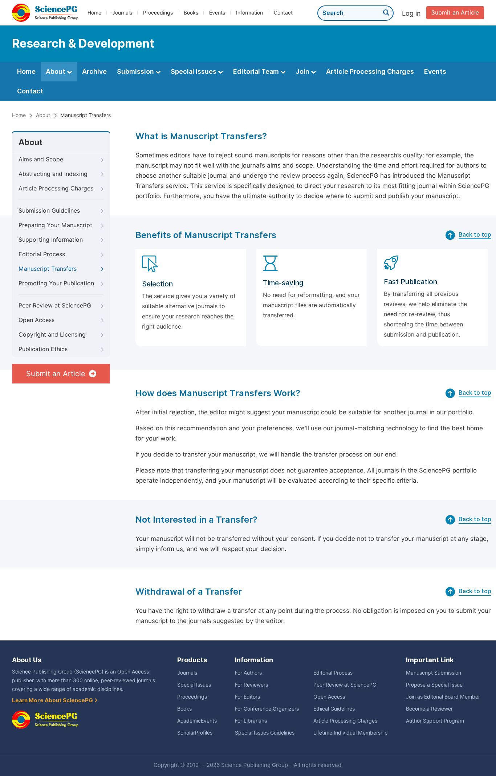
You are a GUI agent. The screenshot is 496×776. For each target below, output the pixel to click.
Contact (283, 13)
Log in (411, 13)
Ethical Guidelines (334, 709)
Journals (122, 13)
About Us (26, 660)
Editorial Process (42, 254)
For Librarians (251, 721)
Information (249, 13)
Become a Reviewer (429, 709)
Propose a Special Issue (434, 685)
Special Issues (194, 71)
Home (94, 13)
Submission (136, 71)
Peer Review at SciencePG (55, 305)
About (56, 71)
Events (217, 13)
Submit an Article (455, 12)
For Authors (248, 673)
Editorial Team (256, 71)
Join (303, 71)
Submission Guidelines (49, 210)
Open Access (36, 320)
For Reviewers (251, 685)
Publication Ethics (43, 349)
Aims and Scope (41, 159)
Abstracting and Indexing (53, 173)
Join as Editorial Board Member (443, 697)
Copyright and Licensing (52, 334)
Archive (94, 71)
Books (191, 13)
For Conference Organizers (267, 709)
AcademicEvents (197, 721)
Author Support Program (435, 721)
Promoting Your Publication (56, 283)
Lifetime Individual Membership (350, 733)
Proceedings (158, 13)
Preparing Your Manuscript (55, 225)
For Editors (247, 697)
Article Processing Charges (370, 71)
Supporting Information (51, 239)
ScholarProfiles (194, 733)
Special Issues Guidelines (264, 733)
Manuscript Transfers (48, 268)
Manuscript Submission (433, 673)
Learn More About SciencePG (53, 700)
